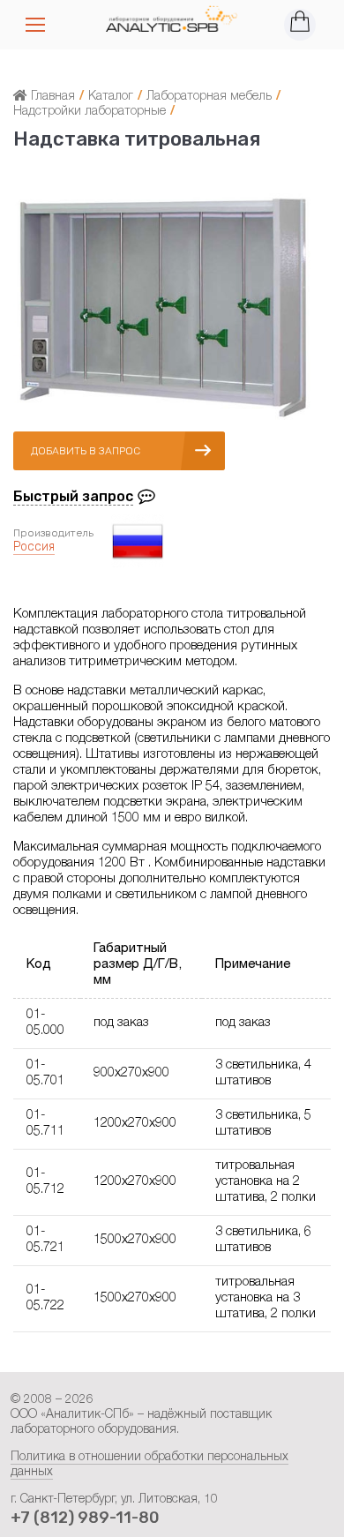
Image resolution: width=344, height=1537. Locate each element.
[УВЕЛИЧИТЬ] (163, 420)
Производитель (53, 533)
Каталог (110, 97)
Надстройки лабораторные (89, 112)
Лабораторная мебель (209, 97)
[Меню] (35, 24)
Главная (51, 97)
